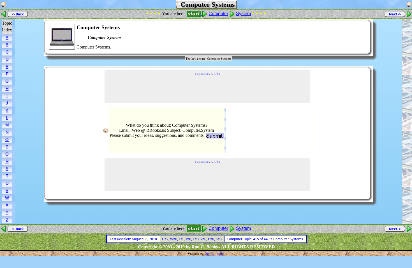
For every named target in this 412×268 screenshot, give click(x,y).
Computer (218, 13)
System (243, 13)
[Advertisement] (349, 37)
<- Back (18, 14)
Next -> (395, 14)
